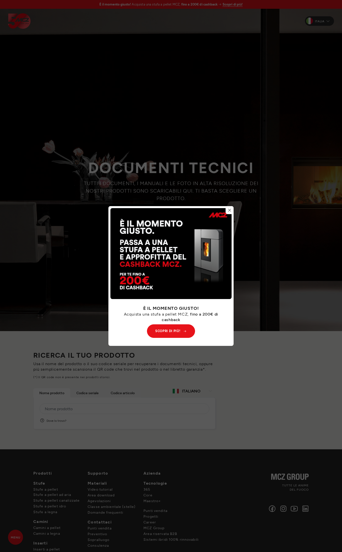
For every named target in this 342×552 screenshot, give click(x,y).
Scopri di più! (167, 331)
